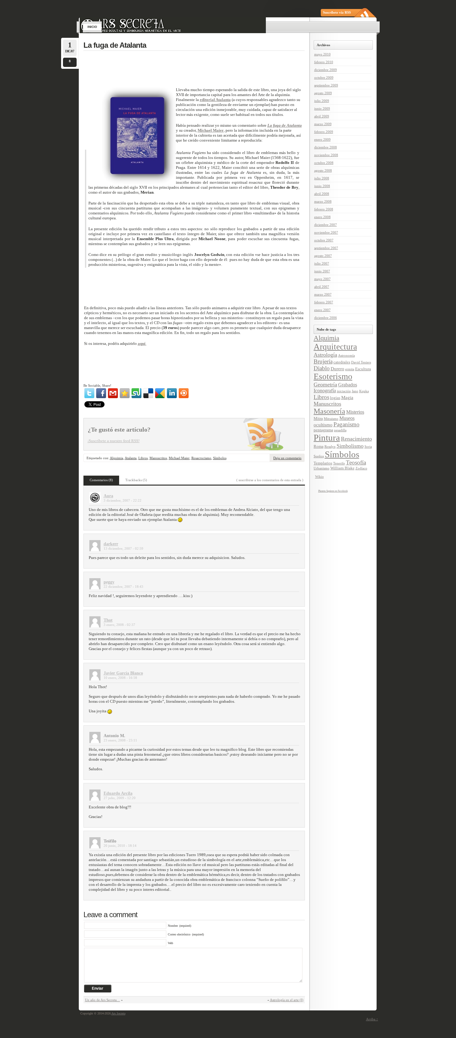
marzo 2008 (323, 201)
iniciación (344, 391)
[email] (113, 393)
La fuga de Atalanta (114, 45)
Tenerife (339, 463)
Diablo (322, 368)
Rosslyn (330, 446)
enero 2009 (322, 139)
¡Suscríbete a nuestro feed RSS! (113, 440)
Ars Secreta (118, 1013)
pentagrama (323, 430)
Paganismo (346, 424)
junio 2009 (322, 108)
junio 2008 (322, 186)
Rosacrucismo (201, 458)
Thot (108, 620)
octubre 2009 (323, 77)
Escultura (363, 369)
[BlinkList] (184, 393)
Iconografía (325, 391)
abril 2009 (321, 116)
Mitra (318, 418)
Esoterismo (333, 376)
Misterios (355, 412)
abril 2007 (321, 286)
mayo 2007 (322, 279)
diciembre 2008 (325, 147)
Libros (143, 458)
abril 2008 (321, 194)
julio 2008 (321, 178)
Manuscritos (158, 458)
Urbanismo (321, 468)
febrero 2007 (323, 302)
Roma (319, 446)
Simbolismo (350, 446)
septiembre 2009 (326, 85)
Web (170, 943)
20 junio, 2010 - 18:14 (120, 845)
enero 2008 (322, 217)
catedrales (341, 362)
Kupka (364, 391)
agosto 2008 (323, 170)
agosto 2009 (323, 93)
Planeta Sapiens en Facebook (333, 491)
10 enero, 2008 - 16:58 (120, 678)
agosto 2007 (323, 255)
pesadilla (340, 430)
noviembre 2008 (326, 155)
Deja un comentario (287, 458)
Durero (337, 368)
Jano (355, 391)
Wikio (319, 476)
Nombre (173, 925)
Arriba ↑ (372, 1019)
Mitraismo (331, 418)
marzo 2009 (323, 124)
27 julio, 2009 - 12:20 (120, 798)
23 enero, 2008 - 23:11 (120, 740)
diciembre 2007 (325, 225)
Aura (108, 496)
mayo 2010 (322, 54)
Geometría (325, 384)
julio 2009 (321, 101)
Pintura (327, 437)
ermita (349, 369)
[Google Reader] (160, 393)
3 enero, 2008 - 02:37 (119, 625)
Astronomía (346, 355)
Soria (368, 446)
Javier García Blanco (123, 673)
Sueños (319, 456)
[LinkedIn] (172, 393)
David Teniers (361, 362)
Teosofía (356, 463)
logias (335, 398)
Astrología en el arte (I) (286, 1000)
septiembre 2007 (326, 248)
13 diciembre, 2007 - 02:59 (123, 548)
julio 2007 (321, 263)
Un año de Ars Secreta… (102, 1000)
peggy (109, 582)
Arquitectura (335, 346)
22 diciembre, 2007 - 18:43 (123, 586)
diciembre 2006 (325, 317)
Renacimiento (356, 439)
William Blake (342, 468)
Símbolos (219, 458)
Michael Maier (179, 458)
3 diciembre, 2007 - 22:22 (122, 500)
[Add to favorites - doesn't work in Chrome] (125, 393)
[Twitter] (89, 393)
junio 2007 (322, 271)
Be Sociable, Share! (97, 385)
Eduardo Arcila (118, 793)
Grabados (347, 385)
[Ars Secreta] (229, 8)
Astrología (325, 355)
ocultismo (323, 424)
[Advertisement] (200, 68)
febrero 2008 (323, 209)
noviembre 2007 (326, 232)
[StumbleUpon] (136, 393)
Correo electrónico (179, 934)
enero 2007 (322, 310)
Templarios (323, 463)
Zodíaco (361, 468)
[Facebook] (101, 393)
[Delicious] (148, 393)
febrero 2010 (323, 62)
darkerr (111, 544)
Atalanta (130, 458)
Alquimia (116, 458)
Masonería (329, 411)
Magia (347, 397)
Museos (347, 418)
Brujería (323, 361)
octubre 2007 (323, 240)
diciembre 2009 (325, 70)
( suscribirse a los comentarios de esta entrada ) (269, 480)
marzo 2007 (323, 294)
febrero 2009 (323, 132)
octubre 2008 (323, 163)
